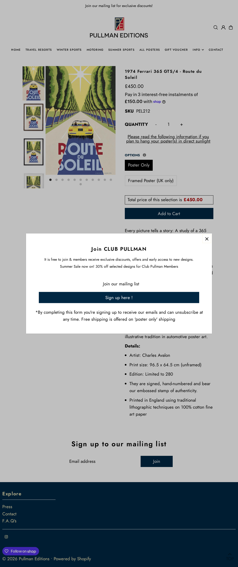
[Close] (207, 239)
